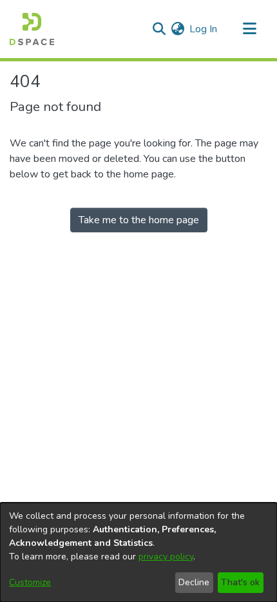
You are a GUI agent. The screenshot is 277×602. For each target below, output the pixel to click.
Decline (193, 582)
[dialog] (138, 552)
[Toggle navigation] (249, 29)
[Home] (32, 29)
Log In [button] (203, 29)
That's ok (240, 582)
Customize (30, 582)
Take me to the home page (139, 220)
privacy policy (165, 556)
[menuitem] (177, 29)
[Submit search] (159, 29)
